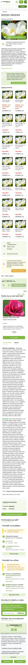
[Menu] (24, 2)
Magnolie (11, 514)
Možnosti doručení (12, 254)
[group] (13, 320)
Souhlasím (20, 661)
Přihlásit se (20, 628)
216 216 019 (9, 549)
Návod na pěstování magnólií (13, 522)
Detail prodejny (13, 563)
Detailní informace (6, 67)
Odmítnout (7, 661)
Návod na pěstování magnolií (15, 499)
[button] (13, 332)
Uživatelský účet (16, 2)
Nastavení (13, 657)
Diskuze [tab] (16, 342)
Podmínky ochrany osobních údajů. (12, 648)
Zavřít (4, 291)
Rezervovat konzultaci (17, 83)
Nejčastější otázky (13, 610)
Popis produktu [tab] (7, 342)
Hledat (21, 6)
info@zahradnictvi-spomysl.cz (14, 600)
